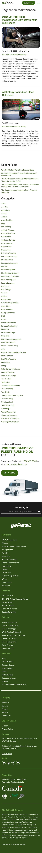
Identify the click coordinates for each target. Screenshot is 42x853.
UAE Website (7, 754)
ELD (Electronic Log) (9, 256)
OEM (3, 349)
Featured (4, 266)
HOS (3, 316)
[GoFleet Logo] (7, 3)
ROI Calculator (7, 675)
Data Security (6, 247)
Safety (23, 126)
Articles (4, 217)
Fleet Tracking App (8, 280)
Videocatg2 (5, 409)
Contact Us (6, 716)
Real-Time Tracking (8, 359)
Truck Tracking (7, 399)
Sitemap (5, 681)
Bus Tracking (6, 227)
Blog (4, 54)
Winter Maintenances (9, 415)
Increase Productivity (9, 326)
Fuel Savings (6, 290)
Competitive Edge (8, 233)
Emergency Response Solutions (14, 546)
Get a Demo (28, 3)
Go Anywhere (7, 602)
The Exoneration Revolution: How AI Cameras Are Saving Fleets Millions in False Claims (20, 185)
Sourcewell (6, 586)
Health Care (6, 566)
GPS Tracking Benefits (9, 303)
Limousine (5, 336)
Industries (5, 329)
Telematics (5, 382)
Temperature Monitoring (10, 385)
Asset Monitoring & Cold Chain (13, 635)
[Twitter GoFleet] (13, 762)
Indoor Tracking (8, 648)
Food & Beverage (7, 283)
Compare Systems (9, 678)
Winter (4, 579)
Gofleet (4, 296)
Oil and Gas (6, 572)
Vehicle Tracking (7, 405)
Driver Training (7, 645)
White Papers (7, 668)
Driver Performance (8, 253)
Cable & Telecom (7, 230)
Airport (4, 213)
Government (6, 299)
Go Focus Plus (7, 596)
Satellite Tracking (7, 372)
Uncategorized (7, 402)
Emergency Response (9, 263)
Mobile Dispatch (8, 605)
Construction (6, 237)
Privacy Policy (7, 729)
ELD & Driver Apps (9, 629)
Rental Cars (5, 362)
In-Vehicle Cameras (8, 323)
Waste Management (8, 412)
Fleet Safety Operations (10, 276)
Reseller (5, 709)
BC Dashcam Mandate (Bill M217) (14, 685)
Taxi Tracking (6, 379)
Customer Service (8, 240)
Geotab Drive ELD (9, 612)
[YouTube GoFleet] (18, 762)
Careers (5, 706)
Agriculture (5, 210)
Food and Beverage (9, 559)
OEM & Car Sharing (9, 639)
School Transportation (10, 563)
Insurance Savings (8, 333)
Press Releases (7, 356)
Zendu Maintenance (9, 609)
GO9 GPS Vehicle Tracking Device (15, 599)
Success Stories (8, 665)
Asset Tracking (7, 220)
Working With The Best (10, 422)
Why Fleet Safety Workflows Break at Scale (17, 170)
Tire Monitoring (7, 389)
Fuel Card (5, 286)
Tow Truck (5, 392)
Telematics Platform (9, 622)
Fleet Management (13, 126)
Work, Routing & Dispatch (11, 632)
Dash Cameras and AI (10, 625)
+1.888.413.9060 (29, 461)
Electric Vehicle (7, 260)
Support (5, 726)
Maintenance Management (16, 54)
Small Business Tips (8, 376)
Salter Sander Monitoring (10, 369)
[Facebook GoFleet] (4, 762)
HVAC (3, 319)
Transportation (7, 550)
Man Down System (8, 342)
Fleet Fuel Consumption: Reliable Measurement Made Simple (19, 174)
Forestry (5, 553)
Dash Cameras (6, 243)
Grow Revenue (6, 309)
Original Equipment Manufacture (13, 352)
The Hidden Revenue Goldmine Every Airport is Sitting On (19, 191)
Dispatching (5, 250)
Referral (5, 712)
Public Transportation (10, 576)
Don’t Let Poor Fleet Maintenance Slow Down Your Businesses (19, 19)
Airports (5, 543)
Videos (4, 672)
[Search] (39, 511)
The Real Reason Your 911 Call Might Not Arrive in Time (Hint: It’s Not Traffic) (19, 180)
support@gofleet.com (17, 464)
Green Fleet (5, 306)
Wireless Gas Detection (10, 419)
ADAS (3, 204)
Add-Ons (4, 207)
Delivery (5, 569)
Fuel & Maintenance (9, 642)
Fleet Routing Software (9, 273)
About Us (5, 703)
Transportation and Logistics (12, 395)
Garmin (4, 293)
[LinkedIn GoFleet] (8, 762)
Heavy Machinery (8, 313)
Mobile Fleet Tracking (9, 346)
